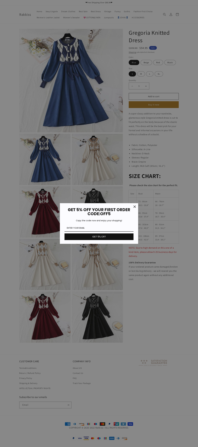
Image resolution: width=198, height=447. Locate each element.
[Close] (134, 206)
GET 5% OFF (99, 236)
